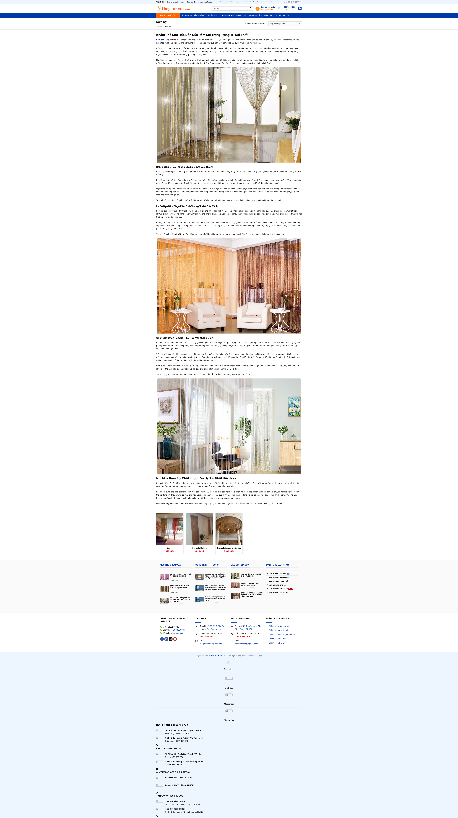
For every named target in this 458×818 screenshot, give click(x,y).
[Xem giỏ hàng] (300, 8)
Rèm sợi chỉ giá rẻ (199, 548)
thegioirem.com (178, 633)
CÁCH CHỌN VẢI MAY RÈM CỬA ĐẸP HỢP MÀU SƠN (179, 587)
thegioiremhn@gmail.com (211, 643)
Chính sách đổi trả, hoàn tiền (282, 634)
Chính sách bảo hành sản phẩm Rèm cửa (265, 2)
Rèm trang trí (227, 15)
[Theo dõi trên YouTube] (298, 2)
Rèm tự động (241, 15)
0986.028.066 (243, 636)
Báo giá (278, 15)
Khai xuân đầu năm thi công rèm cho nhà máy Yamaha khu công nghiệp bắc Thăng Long (215, 587)
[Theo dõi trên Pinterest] (291, 2)
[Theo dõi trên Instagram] (284, 2)
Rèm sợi (170, 548)
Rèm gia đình (199, 15)
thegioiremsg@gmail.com (246, 643)
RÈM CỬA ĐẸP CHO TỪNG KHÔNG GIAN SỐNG (250, 584)
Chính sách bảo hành (278, 638)
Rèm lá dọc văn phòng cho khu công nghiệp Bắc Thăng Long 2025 (215, 598)
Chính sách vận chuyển (279, 626)
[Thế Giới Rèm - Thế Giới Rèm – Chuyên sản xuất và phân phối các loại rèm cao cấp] (173, 8)
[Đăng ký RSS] (293, 2)
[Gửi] (251, 8)
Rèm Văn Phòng (213, 15)
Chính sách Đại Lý (277, 643)
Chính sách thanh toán (279, 630)
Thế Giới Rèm (216, 656)
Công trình (268, 15)
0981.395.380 (289, 7)
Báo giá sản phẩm (268, 7)
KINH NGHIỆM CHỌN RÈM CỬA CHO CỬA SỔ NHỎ (251, 575)
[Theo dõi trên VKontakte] (300, 2)
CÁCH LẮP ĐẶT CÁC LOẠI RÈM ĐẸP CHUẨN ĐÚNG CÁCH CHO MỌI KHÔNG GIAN (252, 595)
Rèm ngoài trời (254, 15)
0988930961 (179, 630)
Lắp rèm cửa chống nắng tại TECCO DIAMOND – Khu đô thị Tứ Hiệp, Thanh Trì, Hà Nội (215, 576)
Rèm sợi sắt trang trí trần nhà (229, 548)
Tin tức (286, 15)
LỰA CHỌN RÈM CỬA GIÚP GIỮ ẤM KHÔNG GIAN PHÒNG (180, 575)
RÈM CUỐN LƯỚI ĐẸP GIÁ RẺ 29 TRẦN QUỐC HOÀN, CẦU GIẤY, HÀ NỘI (180, 599)
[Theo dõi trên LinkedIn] (296, 2)
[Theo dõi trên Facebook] (282, 2)
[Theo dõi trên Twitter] (286, 2)
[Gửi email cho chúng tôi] (289, 2)
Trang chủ (159, 26)
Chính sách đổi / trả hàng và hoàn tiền (233, 2)
